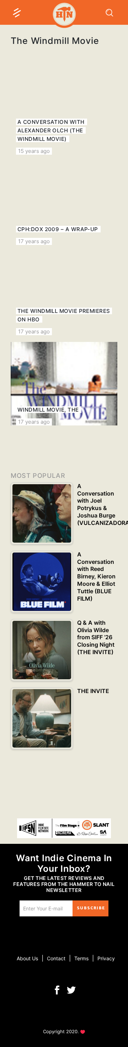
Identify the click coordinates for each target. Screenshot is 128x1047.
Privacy (106, 958)
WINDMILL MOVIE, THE (48, 409)
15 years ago (34, 151)
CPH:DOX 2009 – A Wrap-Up (57, 229)
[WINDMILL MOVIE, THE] (64, 383)
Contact (56, 958)
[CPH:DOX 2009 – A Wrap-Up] (64, 203)
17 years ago (34, 241)
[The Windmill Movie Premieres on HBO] (64, 293)
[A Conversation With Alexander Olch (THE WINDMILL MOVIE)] (64, 113)
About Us (27, 958)
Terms (81, 958)
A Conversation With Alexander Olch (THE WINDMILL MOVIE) (51, 130)
